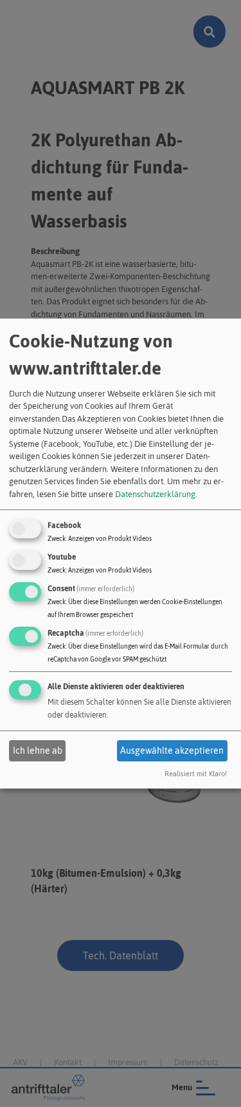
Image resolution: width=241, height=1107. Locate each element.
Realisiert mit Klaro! (196, 774)
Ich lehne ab (37, 750)
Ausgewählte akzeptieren (172, 750)
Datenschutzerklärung (155, 494)
